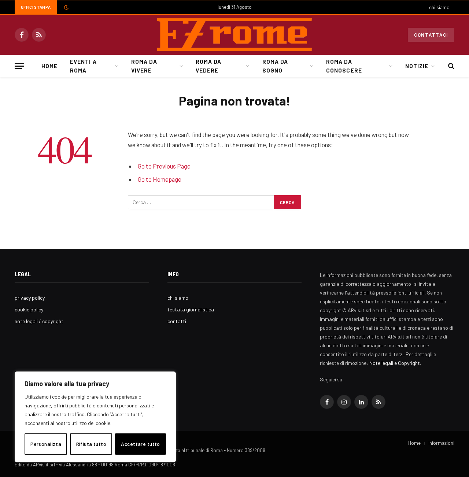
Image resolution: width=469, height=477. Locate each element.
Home (49, 66)
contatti (176, 321)
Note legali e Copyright (394, 363)
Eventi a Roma (83, 66)
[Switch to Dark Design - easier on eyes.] (65, 7)
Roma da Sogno (275, 66)
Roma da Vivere (144, 66)
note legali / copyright (39, 321)
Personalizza (45, 444)
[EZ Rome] (234, 35)
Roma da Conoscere (344, 66)
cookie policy (29, 309)
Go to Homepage (159, 179)
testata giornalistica (190, 309)
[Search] (450, 66)
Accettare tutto (140, 444)
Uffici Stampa (36, 7)
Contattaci (431, 35)
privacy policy (30, 298)
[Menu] (19, 66)
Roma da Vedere (208, 66)
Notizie (416, 66)
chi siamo (439, 7)
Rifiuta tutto (91, 444)
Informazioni (441, 443)
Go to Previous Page (164, 166)
